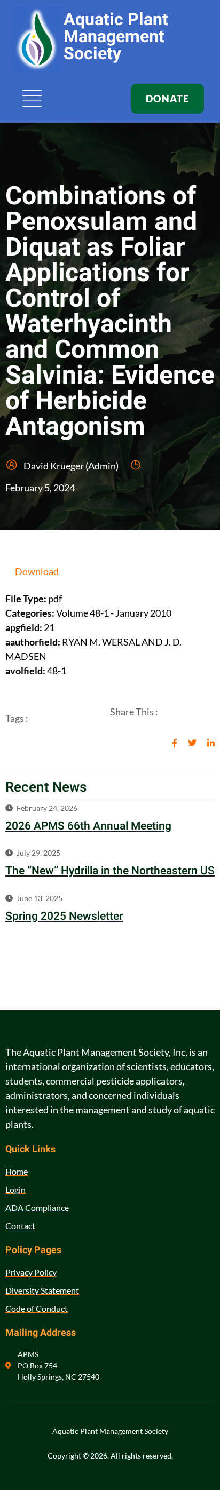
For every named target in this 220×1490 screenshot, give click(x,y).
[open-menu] (32, 99)
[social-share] (174, 742)
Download (37, 571)
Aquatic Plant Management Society (116, 36)
